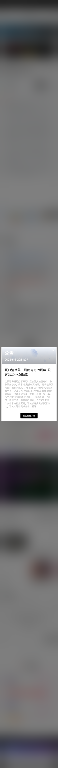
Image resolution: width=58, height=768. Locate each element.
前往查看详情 (29, 415)
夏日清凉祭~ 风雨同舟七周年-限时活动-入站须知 (28, 372)
